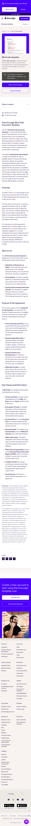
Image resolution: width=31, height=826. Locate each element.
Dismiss (23, 9)
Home (3, 31)
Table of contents (8, 104)
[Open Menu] (2, 19)
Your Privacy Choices (22, 815)
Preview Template (15, 91)
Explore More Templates (15, 604)
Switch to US (9, 9)
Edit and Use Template (15, 85)
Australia (11, 794)
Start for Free (15, 597)
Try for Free (24, 18)
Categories (25, 24)
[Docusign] (10, 18)
